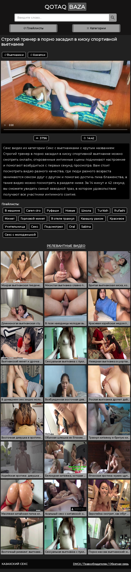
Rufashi (119, 210)
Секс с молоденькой (20, 234)
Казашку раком (92, 218)
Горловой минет (33, 218)
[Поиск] (113, 17)
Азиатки (39, 55)
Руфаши (53, 210)
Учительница (15, 226)
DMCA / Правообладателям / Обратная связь (101, 564)
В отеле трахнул (63, 218)
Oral (72, 226)
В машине (12, 210)
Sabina (86, 226)
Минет (9, 218)
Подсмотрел (53, 226)
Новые (70, 210)
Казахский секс (15, 564)
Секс (34, 226)
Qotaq (65, 6)
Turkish (102, 210)
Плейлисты (35, 28)
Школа (86, 210)
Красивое (117, 218)
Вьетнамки (15, 55)
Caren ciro (33, 210)
